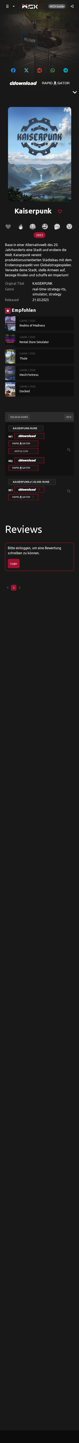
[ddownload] (23, 83)
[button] (29, 436)
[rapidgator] (56, 83)
